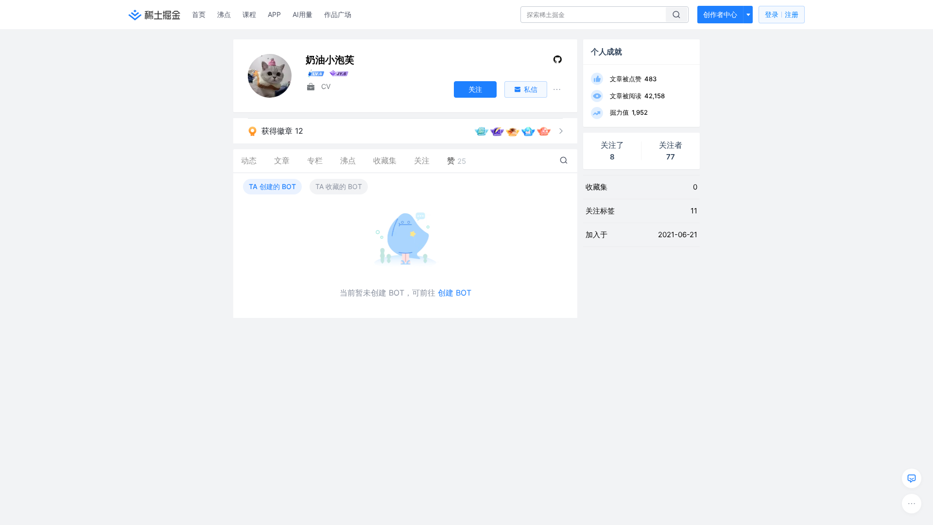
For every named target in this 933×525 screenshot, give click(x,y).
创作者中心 (720, 14)
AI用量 (302, 14)
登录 (781, 14)
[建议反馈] (911, 478)
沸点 (224, 14)
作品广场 (337, 14)
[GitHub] (558, 61)
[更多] (911, 503)
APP (274, 14)
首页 (199, 14)
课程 (249, 14)
